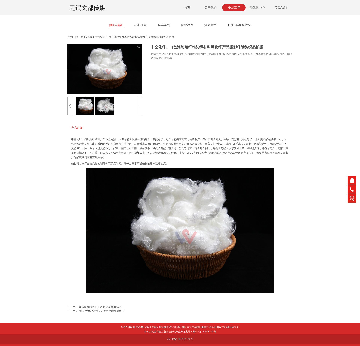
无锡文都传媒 (87, 7)
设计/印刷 (140, 25)
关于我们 (211, 7)
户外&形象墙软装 (239, 25)
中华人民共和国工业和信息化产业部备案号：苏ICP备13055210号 (180, 331)
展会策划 (164, 25)
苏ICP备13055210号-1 (180, 339)
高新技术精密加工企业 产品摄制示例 (100, 307)
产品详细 (76, 128)
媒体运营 (210, 25)
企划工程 (234, 7)
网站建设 (187, 25)
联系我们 (281, 7)
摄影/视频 (115, 25)
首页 (187, 7)
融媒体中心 (257, 7)
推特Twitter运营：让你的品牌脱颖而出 (101, 311)
